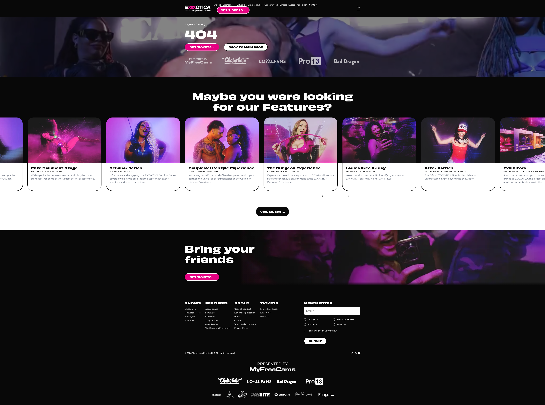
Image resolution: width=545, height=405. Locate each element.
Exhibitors (210, 316)
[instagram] (356, 353)
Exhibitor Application (244, 312)
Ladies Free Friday (297, 5)
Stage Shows (211, 320)
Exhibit (283, 5)
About (217, 5)
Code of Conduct (242, 309)
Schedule (242, 5)
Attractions (254, 5)
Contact (313, 5)
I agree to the (322, 331)
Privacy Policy (241, 328)
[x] (352, 353)
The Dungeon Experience (217, 328)
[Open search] (358, 6)
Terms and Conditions (245, 324)
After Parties (211, 324)
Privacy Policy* (329, 331)
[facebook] (359, 353)
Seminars (210, 312)
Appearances (271, 5)
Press (237, 316)
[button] (324, 196)
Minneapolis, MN (193, 312)
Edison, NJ (190, 316)
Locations (227, 5)
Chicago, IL (190, 309)
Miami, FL (189, 320)
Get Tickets (232, 10)
